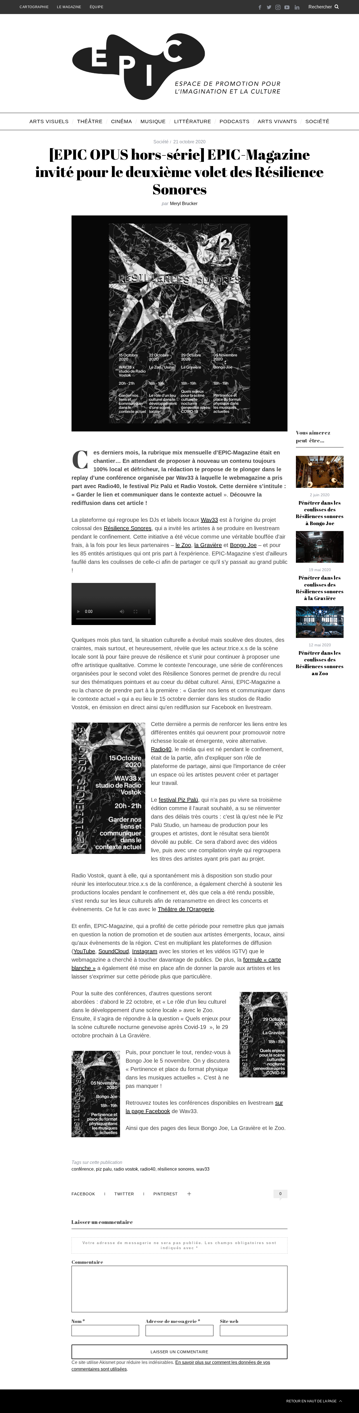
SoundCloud (113, 951)
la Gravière (208, 545)
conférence (83, 1169)
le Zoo (183, 545)
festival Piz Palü (178, 800)
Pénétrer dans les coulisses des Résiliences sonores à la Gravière (320, 587)
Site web (229, 1321)
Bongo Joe (243, 545)
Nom (78, 1321)
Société (161, 141)
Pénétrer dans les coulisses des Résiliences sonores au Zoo (320, 663)
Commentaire (87, 1262)
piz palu (104, 1169)
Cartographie (34, 7)
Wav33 (209, 520)
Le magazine (69, 7)
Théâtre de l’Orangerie (186, 909)
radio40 (147, 1169)
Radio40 (161, 749)
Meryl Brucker (183, 203)
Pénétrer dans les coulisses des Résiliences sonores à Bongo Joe (320, 513)
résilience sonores (176, 1169)
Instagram (144, 951)
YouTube (84, 951)
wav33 (203, 1169)
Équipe (96, 7)
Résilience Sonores (127, 528)
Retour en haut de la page (311, 1401)
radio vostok (126, 1169)
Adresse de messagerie (173, 1321)
